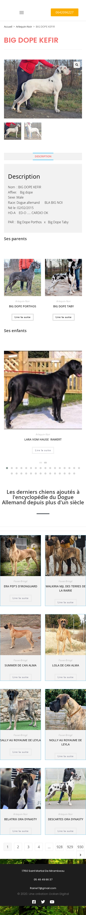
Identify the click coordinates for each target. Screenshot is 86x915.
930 (80, 846)
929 (70, 846)
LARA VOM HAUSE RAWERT (43, 439)
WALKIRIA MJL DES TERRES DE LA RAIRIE (66, 588)
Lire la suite (23, 317)
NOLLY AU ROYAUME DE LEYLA (65, 742)
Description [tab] (43, 156)
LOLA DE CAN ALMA (65, 665)
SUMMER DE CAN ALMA (20, 665)
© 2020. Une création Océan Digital (43, 894)
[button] (21, 12)
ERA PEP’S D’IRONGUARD (20, 586)
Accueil (8, 26)
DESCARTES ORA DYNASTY (65, 819)
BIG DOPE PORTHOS (22, 306)
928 (60, 846)
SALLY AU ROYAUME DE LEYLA (20, 740)
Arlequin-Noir (24, 26)
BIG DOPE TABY (63, 306)
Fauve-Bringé (20, 581)
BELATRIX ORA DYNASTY (20, 819)
